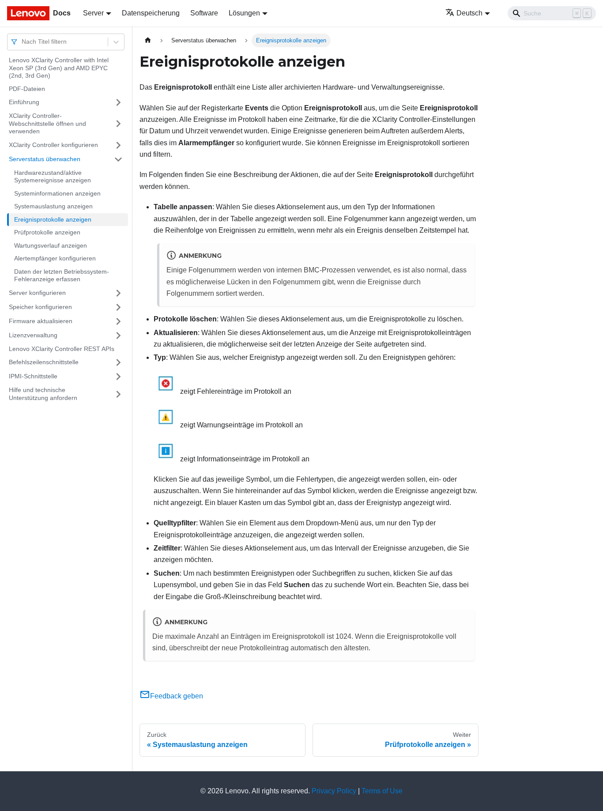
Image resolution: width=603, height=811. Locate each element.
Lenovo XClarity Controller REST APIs (61, 348)
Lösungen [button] (244, 13)
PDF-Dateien (27, 88)
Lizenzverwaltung (33, 335)
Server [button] (93, 13)
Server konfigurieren (37, 292)
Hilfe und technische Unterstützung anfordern (43, 393)
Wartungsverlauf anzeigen (50, 245)
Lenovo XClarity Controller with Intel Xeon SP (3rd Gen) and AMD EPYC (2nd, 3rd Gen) (59, 68)
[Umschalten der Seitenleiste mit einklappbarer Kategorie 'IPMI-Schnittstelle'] (118, 377)
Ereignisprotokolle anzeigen (52, 219)
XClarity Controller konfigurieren (53, 144)
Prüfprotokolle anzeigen (47, 232)
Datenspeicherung (151, 13)
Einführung (24, 102)
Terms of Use (382, 791)
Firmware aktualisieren (40, 320)
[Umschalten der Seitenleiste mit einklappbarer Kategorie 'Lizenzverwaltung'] (118, 335)
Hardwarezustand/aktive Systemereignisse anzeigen (52, 176)
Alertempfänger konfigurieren (55, 258)
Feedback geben (176, 696)
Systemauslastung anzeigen (53, 206)
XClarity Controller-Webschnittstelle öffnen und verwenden (47, 123)
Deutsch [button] (469, 13)
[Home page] (147, 40)
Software (204, 13)
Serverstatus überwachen (44, 158)
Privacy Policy (334, 791)
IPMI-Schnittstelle (33, 376)
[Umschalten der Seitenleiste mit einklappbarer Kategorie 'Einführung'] (118, 102)
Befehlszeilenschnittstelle (44, 362)
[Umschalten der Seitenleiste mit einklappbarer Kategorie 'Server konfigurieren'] (118, 293)
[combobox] (22, 42)
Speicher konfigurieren (40, 306)
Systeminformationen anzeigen (57, 193)
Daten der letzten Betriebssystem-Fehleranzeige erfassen (61, 275)
